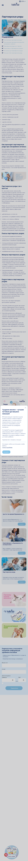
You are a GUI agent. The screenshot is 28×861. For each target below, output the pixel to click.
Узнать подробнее (7, 447)
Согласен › (6, 452)
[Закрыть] (25, 407)
